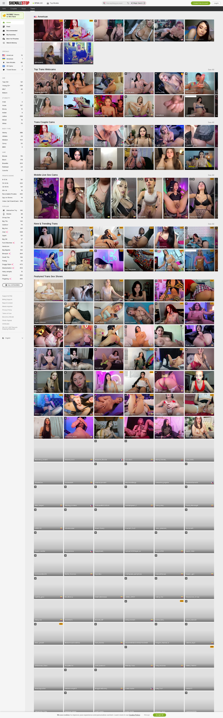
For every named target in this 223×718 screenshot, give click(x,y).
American (43, 16)
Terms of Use (6, 313)
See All (211, 70)
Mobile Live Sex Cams (46, 174)
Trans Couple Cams (44, 122)
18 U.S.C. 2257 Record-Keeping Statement (10, 328)
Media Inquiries (7, 306)
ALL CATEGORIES (14, 285)
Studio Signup (7, 320)
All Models (5, 324)
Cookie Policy (134, 715)
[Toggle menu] (3, 3)
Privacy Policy (7, 310)
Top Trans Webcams (45, 69)
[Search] (128, 3)
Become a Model (8, 317)
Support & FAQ (7, 296)
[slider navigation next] (212, 94)
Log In (216, 3)
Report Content (7, 303)
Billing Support (7, 299)
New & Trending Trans (46, 223)
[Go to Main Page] (19, 3)
